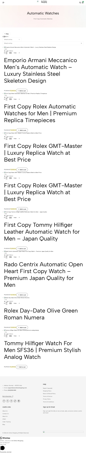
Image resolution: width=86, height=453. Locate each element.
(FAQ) (4, 419)
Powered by (5, 452)
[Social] (4, 401)
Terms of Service (47, 396)
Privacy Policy (47, 399)
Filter (7, 34)
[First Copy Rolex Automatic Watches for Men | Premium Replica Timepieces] (25, 93)
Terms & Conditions (48, 402)
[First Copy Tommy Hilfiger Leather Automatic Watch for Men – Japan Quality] (25, 212)
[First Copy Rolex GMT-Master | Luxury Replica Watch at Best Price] (22, 133)
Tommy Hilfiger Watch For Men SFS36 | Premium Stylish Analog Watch (42, 350)
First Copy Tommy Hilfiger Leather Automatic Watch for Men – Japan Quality (42, 231)
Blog (4, 424)
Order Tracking (7, 422)
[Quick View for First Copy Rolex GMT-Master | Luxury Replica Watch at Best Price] (19, 139)
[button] (6, 53)
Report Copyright (47, 388)
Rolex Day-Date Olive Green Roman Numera (41, 314)
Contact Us (6, 413)
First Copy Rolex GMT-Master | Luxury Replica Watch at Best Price (43, 152)
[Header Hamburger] (3, 3)
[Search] (80, 2)
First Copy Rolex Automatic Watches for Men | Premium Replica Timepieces (40, 113)
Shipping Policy (47, 391)
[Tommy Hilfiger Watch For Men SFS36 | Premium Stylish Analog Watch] (21, 330)
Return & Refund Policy (49, 393)
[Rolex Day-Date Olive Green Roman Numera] (16, 297)
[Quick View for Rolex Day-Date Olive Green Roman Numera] (19, 303)
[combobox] (43, 43)
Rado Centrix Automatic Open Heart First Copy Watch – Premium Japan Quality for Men (43, 274)
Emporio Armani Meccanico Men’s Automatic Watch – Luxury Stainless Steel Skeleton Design (40, 70)
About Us (5, 411)
